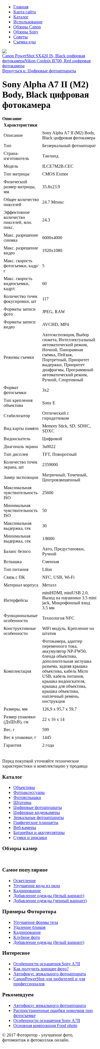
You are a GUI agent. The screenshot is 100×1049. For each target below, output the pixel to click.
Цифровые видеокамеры (36, 812)
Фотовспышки (27, 797)
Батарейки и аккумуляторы (39, 832)
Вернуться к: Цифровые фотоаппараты (39, 70)
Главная (20, 6)
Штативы (22, 802)
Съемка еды (24, 41)
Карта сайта (24, 11)
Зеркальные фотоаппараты (38, 817)
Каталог (21, 16)
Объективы (24, 787)
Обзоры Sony (25, 31)
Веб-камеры (24, 827)
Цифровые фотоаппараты (37, 807)
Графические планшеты (35, 822)
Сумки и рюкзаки (30, 837)
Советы (20, 36)
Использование (27, 21)
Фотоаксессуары (29, 792)
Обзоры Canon (27, 26)
